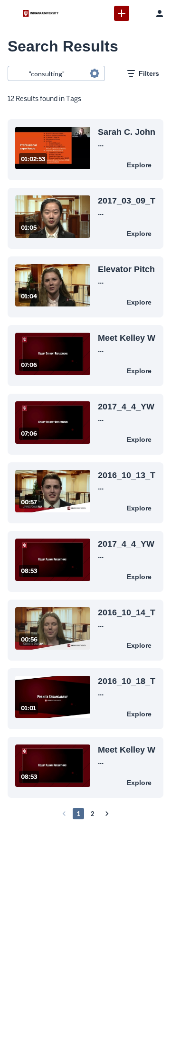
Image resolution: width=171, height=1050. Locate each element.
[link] (121, 13)
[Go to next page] (107, 813)
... (126, 137)
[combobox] (56, 73)
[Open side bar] (11, 13)
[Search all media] (140, 13)
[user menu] (159, 13)
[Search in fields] (94, 73)
